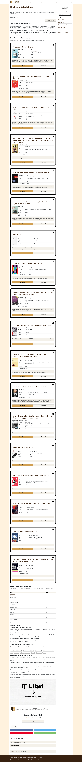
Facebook (21, 729)
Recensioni (41, 2)
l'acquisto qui (50, 636)
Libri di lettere (61, 19)
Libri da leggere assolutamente (65, 8)
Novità (57, 2)
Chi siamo (12, 759)
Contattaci (37, 759)
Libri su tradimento (15, 745)
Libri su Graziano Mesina (63, 24)
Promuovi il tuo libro (18, 759)
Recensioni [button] (43, 65)
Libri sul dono (61, 22)
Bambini (68, 2)
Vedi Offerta (22, 65)
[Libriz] (15, 2)
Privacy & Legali (31, 759)
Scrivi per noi (25, 759)
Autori (31, 2)
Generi (35, 2)
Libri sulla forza (61, 27)
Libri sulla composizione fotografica (18, 742)
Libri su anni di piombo (63, 32)
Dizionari (52, 2)
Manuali (47, 2)
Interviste (62, 2)
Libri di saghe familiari (63, 29)
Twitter (45, 729)
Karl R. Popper (34, 51)
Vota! (33, 721)
